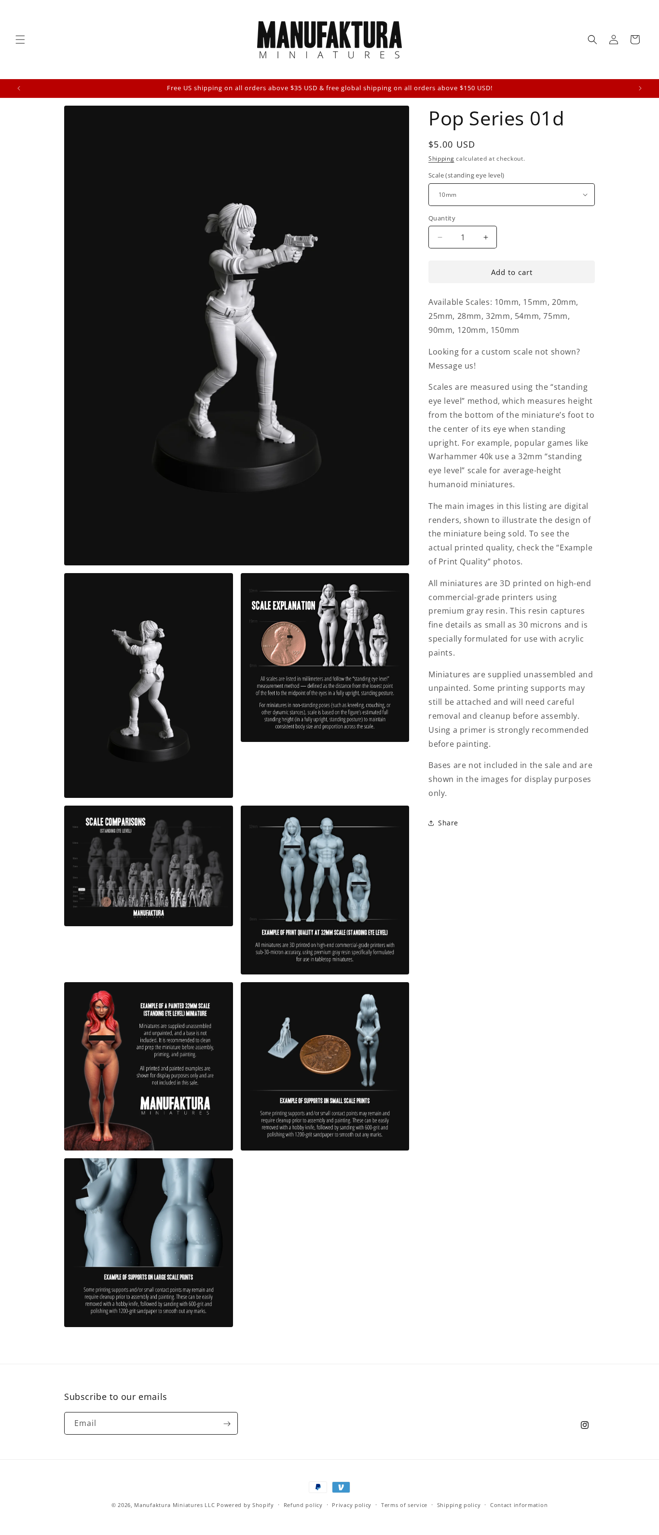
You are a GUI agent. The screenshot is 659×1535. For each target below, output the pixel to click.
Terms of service (404, 1504)
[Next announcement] (640, 88)
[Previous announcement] (18, 88)
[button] (20, 39)
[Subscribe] (226, 1423)
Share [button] (448, 822)
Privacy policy (351, 1504)
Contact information (519, 1504)
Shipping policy (459, 1504)
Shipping (441, 158)
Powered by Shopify (245, 1504)
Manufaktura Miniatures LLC (174, 1504)
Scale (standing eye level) (466, 175)
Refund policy (303, 1504)
